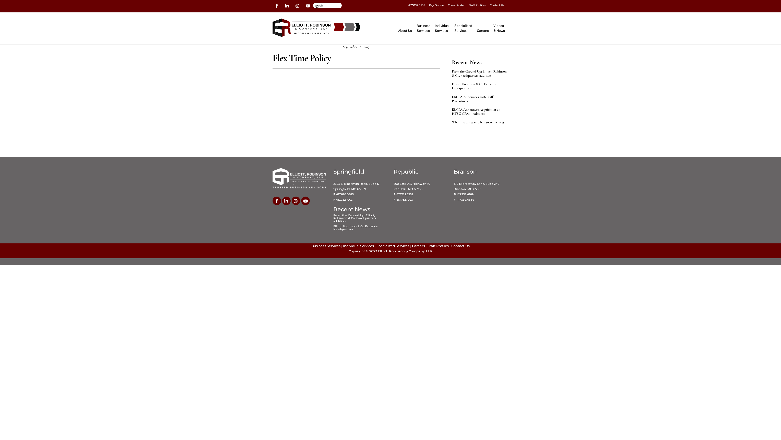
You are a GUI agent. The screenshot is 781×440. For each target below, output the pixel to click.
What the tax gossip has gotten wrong (478, 122)
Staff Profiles (477, 5)
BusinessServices (423, 28)
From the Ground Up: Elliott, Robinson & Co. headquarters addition (479, 73)
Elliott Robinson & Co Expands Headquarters (474, 86)
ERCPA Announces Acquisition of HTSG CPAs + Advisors (476, 112)
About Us (405, 31)
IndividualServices (442, 28)
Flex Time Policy (302, 58)
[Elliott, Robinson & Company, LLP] (302, 35)
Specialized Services (392, 246)
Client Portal (456, 5)
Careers (483, 31)
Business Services (325, 246)
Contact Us (497, 5)
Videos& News (499, 28)
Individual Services (358, 246)
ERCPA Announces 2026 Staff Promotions (472, 99)
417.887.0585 (416, 5)
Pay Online (436, 5)
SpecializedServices (463, 28)
